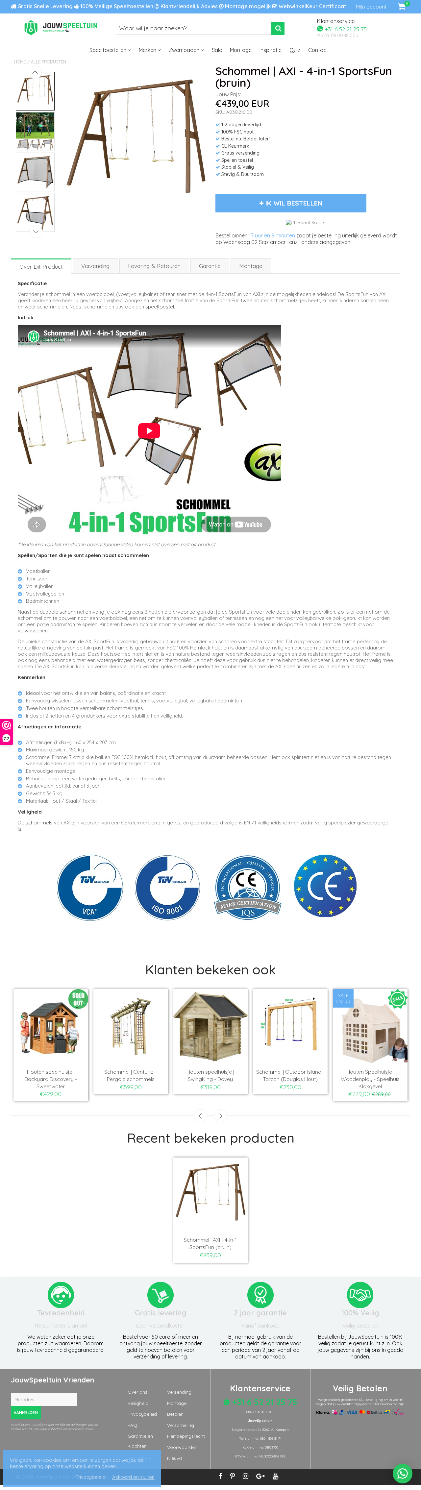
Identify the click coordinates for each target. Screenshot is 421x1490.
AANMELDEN (26, 1412)
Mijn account (371, 6)
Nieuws (175, 1458)
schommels (39, 822)
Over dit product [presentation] (41, 266)
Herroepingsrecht (186, 1436)
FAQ (132, 1425)
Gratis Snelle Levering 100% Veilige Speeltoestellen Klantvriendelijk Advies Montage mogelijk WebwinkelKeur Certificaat (181, 6)
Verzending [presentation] (95, 265)
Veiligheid (138, 1403)
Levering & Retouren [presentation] (154, 265)
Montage (241, 50)
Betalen (175, 1414)
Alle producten (48, 61)
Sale (217, 50)
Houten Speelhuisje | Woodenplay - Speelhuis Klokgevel (372, 1078)
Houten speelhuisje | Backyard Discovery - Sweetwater (53, 1078)
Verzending (179, 1392)
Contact (318, 50)
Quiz (294, 50)
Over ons (137, 1392)
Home (20, 61)
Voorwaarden (182, 1447)
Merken (148, 50)
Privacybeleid (142, 1414)
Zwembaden (185, 50)
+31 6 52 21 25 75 (345, 28)
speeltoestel (159, 307)
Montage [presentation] (250, 265)
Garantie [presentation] (210, 265)
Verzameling (180, 1425)
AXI (256, 294)
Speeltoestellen (108, 50)
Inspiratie (271, 50)
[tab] (41, 265)
